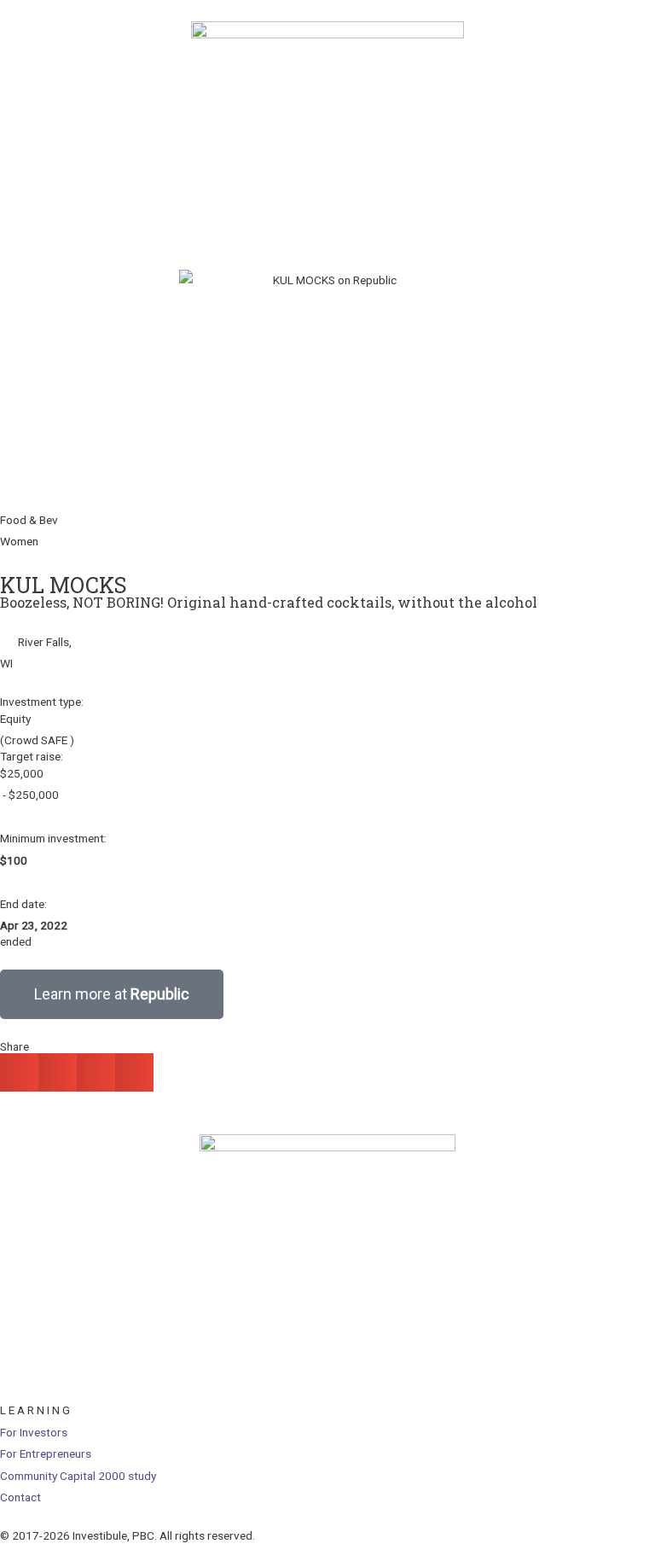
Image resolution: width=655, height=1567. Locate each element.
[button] (19, 1072)
